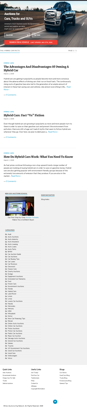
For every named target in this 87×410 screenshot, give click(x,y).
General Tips (64, 383)
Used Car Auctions (15, 351)
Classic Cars (12, 269)
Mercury (11, 308)
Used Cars (11, 353)
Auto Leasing (13, 244)
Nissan (10, 321)
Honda (10, 289)
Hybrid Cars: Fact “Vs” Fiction (24, 115)
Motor (10, 316)
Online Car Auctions (15, 326)
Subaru (10, 343)
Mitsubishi (11, 313)
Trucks (5, 381)
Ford (9, 281)
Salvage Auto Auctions (16, 338)
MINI (9, 311)
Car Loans (11, 261)
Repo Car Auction (14, 336)
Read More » (53, 132)
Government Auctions (16, 286)
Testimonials (35, 378)
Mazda (10, 304)
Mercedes (11, 306)
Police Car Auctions (15, 331)
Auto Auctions (13, 237)
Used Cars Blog (65, 375)
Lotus (10, 299)
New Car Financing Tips (16, 318)
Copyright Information (38, 389)
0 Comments (11, 95)
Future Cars (12, 284)
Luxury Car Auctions (15, 301)
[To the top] (55, 402)
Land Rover (12, 294)
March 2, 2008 (9, 74)
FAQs (32, 381)
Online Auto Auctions (16, 323)
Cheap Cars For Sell (9, 378)
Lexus (10, 296)
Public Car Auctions (15, 333)
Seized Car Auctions (15, 341)
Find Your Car (35, 375)
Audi (9, 234)
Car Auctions (12, 256)
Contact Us (34, 383)
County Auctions (14, 271)
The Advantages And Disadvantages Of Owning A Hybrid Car (36, 68)
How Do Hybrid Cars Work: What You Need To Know (38, 157)
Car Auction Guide (14, 254)
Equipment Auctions (15, 276)
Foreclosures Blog (65, 381)
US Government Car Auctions (19, 348)
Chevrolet (11, 266)
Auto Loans (12, 247)
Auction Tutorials (32, 217)
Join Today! (34, 373)
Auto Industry (13, 239)
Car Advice (63, 373)
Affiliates (34, 386)
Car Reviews (12, 264)
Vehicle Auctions (8, 383)
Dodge (10, 274)
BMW (10, 252)
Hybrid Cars (9, 63)
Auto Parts (12, 249)
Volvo (10, 358)
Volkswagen (12, 356)
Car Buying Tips (13, 259)
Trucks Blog (63, 378)
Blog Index (45, 199)
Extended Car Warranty (16, 279)
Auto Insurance (13, 242)
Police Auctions (13, 328)
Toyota (10, 346)
